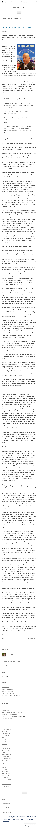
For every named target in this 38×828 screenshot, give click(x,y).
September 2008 (6, 784)
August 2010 (5, 735)
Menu (19, 12)
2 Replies (4, 31)
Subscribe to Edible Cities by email (11, 661)
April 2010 (4, 744)
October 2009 (5, 756)
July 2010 (4, 737)
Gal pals (4, 710)
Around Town (19, 639)
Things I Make (5, 718)
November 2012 (6, 729)
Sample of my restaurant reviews (11, 695)
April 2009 (4, 769)
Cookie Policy (6, 821)
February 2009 (6, 773)
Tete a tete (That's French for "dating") (12, 716)
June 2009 (4, 765)
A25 (12, 654)
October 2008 (5, 782)
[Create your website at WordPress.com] (19, 2)
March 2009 (5, 771)
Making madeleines (7, 689)
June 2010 (4, 739)
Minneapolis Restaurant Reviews (11, 712)
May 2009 (4, 767)
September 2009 (6, 758)
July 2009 (4, 763)
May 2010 (4, 742)
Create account (6, 803)
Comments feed (6, 810)
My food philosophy (7, 691)
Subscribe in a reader (8, 666)
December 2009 (6, 752)
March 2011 (5, 731)
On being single (6, 687)
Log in (3, 806)
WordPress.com (6, 812)
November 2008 (6, 780)
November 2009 (6, 754)
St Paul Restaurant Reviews (9, 714)
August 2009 (5, 761)
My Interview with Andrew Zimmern (17, 27)
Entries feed (5, 808)
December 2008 (6, 777)
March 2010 (5, 746)
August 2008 (5, 786)
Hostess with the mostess (9, 693)
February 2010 (6, 748)
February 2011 (6, 733)
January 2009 (5, 775)
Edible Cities (19, 7)
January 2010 (5, 750)
